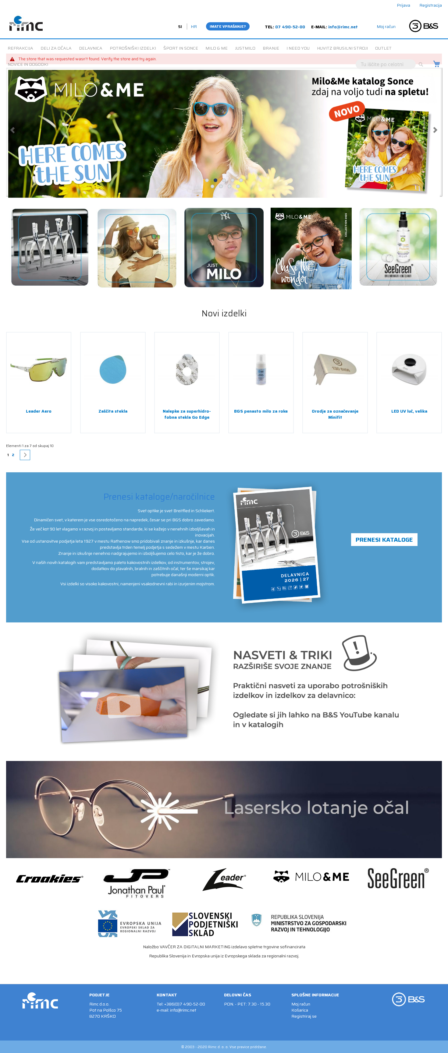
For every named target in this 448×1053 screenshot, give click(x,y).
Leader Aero (39, 415)
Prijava (403, 5)
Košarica (299, 1010)
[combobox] (386, 64)
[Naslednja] (25, 458)
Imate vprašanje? (228, 26)
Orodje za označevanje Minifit (335, 418)
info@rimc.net (343, 26)
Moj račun (386, 26)
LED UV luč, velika (409, 415)
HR (194, 26)
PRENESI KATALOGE (384, 543)
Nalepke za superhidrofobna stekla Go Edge (187, 418)
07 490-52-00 (290, 26)
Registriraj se (304, 1016)
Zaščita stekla (112, 415)
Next (435, 132)
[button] (180, 26)
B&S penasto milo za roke (261, 415)
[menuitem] (20, 48)
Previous (12, 132)
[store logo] (26, 21)
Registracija (430, 5)
